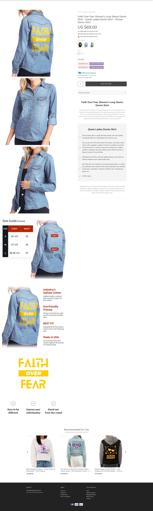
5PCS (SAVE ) (83, 67)
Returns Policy (90, 496)
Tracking (88, 498)
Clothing (85, 12)
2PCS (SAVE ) (83, 63)
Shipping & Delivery (91, 494)
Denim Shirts (92, 12)
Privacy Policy (64, 494)
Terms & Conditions (65, 496)
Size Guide (81, 59)
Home (79, 12)
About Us (63, 490)
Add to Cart (106, 84)
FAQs (87, 490)
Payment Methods (90, 492)
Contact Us (63, 492)
